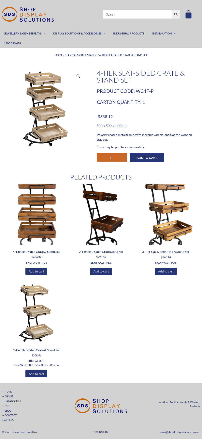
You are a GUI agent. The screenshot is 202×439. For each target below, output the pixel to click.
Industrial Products (128, 33)
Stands (70, 55)
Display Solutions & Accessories (77, 33)
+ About (7, 396)
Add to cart (147, 157)
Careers (8, 420)
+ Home (7, 391)
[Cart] (188, 14)
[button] (78, 76)
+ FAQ (5, 405)
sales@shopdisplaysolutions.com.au (180, 432)
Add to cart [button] (36, 271)
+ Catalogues (11, 401)
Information (162, 33)
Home (59, 55)
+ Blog (6, 410)
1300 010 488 (12, 43)
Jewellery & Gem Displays (23, 33)
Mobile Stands (87, 55)
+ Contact (9, 415)
